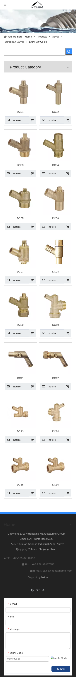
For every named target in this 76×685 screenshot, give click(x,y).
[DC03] (20, 145)
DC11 (20, 378)
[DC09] (20, 305)
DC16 (55, 484)
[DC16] (55, 465)
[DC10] (55, 305)
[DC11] (20, 358)
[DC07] (20, 252)
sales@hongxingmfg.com (57, 570)
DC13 (20, 431)
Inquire (17, 120)
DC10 (55, 324)
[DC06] (55, 198)
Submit (61, 668)
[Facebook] (32, 590)
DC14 (55, 431)
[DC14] (55, 411)
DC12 (55, 378)
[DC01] (20, 92)
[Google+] (38, 590)
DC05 (20, 218)
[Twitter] (44, 590)
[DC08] (55, 252)
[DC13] (20, 411)
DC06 (55, 218)
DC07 (20, 271)
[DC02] (55, 92)
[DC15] (20, 465)
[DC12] (55, 358)
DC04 (55, 165)
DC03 (20, 165)
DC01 (20, 111)
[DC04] (55, 145)
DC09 (20, 324)
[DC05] (20, 198)
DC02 (55, 111)
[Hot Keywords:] (68, 51)
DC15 (20, 484)
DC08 (55, 271)
